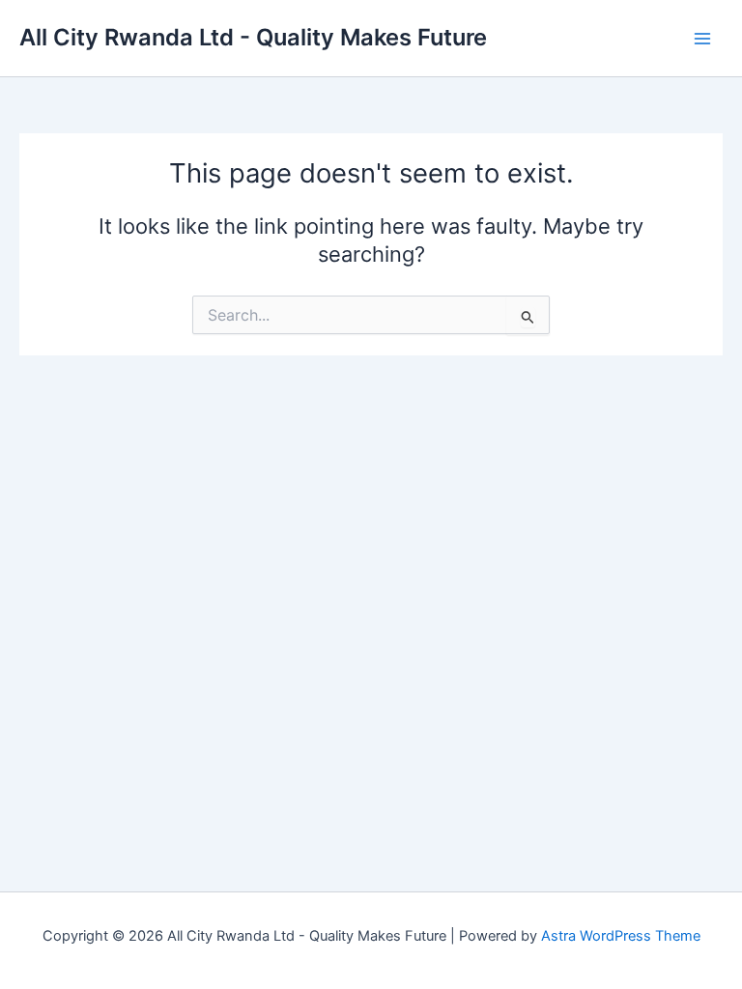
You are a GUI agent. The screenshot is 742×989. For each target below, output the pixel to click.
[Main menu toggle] (702, 38)
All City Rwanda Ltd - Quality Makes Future (253, 37)
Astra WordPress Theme (620, 936)
